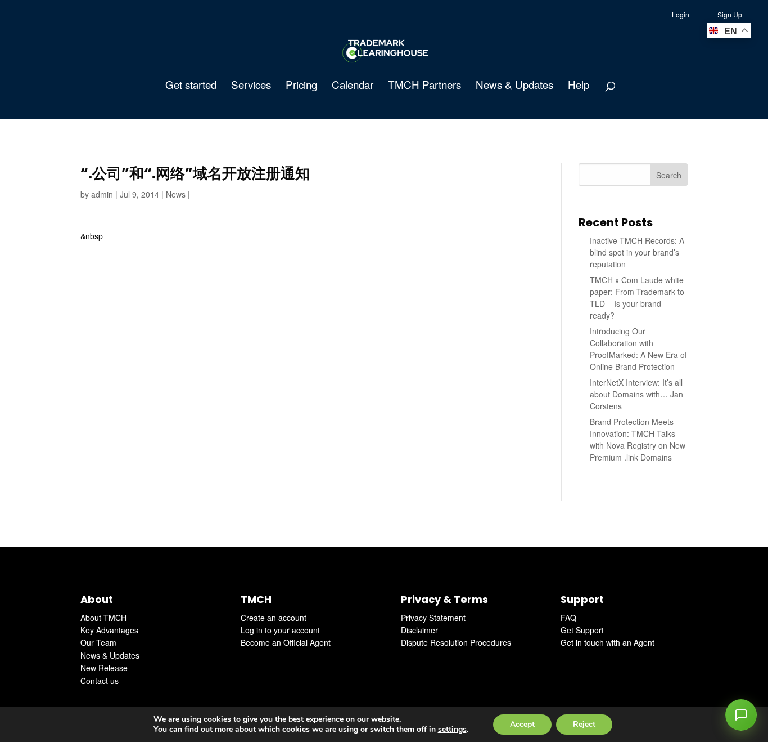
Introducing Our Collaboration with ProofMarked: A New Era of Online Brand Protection (638, 348)
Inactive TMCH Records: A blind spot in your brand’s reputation (637, 252)
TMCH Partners (424, 86)
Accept (522, 724)
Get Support (582, 630)
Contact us (99, 680)
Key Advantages (109, 630)
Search (668, 175)
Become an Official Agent (286, 642)
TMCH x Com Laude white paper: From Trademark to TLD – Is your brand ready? (637, 297)
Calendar (352, 86)
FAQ (568, 617)
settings (452, 730)
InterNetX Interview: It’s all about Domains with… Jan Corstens (636, 394)
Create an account (273, 617)
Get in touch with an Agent (607, 642)
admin (102, 194)
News (176, 194)
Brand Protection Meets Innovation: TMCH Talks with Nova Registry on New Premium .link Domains (637, 439)
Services (251, 86)
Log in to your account (280, 630)
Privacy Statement (433, 617)
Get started (190, 86)
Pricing (301, 86)
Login (680, 14)
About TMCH (103, 617)
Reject (584, 724)
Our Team (98, 642)
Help (578, 86)
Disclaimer (419, 630)
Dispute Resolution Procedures (456, 642)
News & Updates (514, 86)
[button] (741, 715)
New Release (104, 667)
